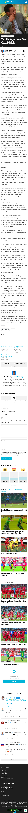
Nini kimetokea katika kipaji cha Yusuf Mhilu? (13, 623)
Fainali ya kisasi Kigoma (10, 664)
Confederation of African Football (10, 598)
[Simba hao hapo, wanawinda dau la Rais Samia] (14, 591)
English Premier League (8, 788)
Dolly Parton (8, 708)
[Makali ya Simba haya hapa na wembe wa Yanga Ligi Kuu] (14, 522)
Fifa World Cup (5, 795)
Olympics (4, 770)
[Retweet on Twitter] (8, 706)
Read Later (7, 363)
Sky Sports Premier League (11, 744)
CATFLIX (7, 722)
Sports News (23, 598)
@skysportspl (23, 744)
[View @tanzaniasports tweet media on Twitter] (9, 712)
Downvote (21, 398)
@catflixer (14, 722)
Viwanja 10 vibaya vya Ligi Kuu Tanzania (12, 574)
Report (14, 366)
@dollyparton (16, 708)
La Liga (4, 790)
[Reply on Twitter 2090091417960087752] (5, 728)
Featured (4, 370)
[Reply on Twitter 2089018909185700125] (5, 755)
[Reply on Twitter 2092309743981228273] (5, 716)
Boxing (3, 774)
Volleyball (4, 773)
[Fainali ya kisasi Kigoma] (14, 655)
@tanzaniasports (17, 732)
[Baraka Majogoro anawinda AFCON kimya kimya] (14, 500)
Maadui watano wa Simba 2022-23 (13, 644)
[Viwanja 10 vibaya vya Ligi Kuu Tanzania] (14, 564)
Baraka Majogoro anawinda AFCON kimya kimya (14, 511)
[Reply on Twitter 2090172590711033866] (5, 738)
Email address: (14, 676)
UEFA (3, 794)
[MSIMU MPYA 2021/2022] (14, 544)
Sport (19, 618)
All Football (4, 786)
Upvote (6, 398)
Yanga (14, 370)
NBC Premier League (7, 787)
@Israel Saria (8, 732)
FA (3, 792)
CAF (3, 791)
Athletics (4, 772)
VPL (10, 370)
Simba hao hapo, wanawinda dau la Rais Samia (13, 602)
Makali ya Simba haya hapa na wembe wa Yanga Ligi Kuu (12, 532)
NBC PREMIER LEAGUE (12, 618)
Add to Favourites (20, 363)
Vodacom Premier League (7, 661)
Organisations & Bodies (7, 778)
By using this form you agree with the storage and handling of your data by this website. (14, 453)
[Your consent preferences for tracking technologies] (25, 810)
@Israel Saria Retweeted (15, 706)
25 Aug (22, 708)
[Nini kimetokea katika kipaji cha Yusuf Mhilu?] (14, 613)
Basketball (4, 776)
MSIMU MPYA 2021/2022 (9, 553)
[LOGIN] (26, 2)
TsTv (3, 777)
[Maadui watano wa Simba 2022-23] (14, 635)
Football (3, 618)
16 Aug (7, 746)
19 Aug (18, 722)
